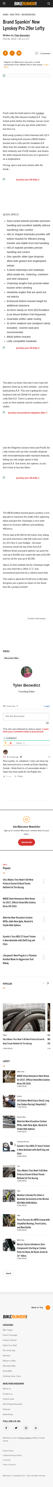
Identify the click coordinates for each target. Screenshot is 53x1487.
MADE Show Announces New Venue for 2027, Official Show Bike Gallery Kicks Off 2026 (19, 902)
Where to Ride (9, 1361)
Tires (5, 1035)
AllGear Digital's (25, 1438)
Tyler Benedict (22, 35)
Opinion (19, 1096)
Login (47, 706)
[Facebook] (5, 1427)
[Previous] (43, 983)
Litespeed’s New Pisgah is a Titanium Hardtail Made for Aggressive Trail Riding (20, 959)
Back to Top (37, 1307)
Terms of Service (9, 1465)
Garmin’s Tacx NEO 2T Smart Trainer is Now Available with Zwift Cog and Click (19, 940)
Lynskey (40, 113)
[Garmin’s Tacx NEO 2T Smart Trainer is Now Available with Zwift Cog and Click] (9, 1146)
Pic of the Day (9, 1350)
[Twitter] (15, 1427)
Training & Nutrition (23, 1141)
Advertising (8, 1414)
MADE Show (20, 1071)
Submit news (8, 1399)
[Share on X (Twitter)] (12, 53)
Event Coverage (10, 1335)
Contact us (7, 1394)
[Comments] (37, 53)
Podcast (6, 1409)
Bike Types (8, 1330)
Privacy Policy (8, 1451)
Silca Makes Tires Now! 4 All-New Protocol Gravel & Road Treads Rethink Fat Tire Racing (18, 883)
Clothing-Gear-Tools (12, 1376)
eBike (18, 1191)
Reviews (6, 1355)
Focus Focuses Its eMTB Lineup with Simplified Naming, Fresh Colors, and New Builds (33, 1223)
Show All (8, 1273)
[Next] (48, 983)
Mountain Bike (12, 658)
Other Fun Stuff (10, 1345)
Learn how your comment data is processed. (26, 730)
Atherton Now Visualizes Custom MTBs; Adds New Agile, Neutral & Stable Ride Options (18, 921)
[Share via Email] (18, 53)
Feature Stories (10, 1340)
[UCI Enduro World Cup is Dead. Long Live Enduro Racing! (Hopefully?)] (9, 1101)
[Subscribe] (35, 1427)
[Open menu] (4, 3)
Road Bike (7, 1371)
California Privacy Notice (12, 1455)
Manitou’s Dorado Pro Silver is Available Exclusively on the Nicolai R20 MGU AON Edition (33, 1198)
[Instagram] (25, 1427)
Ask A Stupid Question (12, 1404)
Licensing (6, 1460)
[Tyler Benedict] (26, 673)
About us (7, 1388)
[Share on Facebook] (5, 53)
